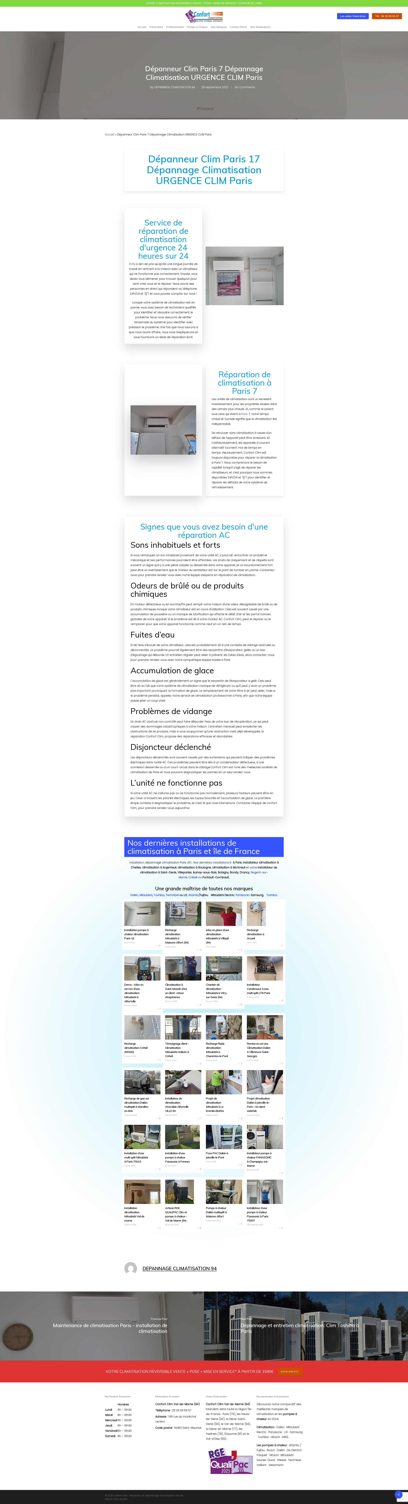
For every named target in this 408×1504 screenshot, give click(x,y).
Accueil (109, 134)
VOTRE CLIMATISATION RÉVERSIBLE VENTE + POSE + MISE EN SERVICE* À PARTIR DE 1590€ (204, 3)
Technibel (172, 895)
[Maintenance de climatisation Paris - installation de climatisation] (102, 1326)
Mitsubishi (145, 895)
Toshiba (159, 895)
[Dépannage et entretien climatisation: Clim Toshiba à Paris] (306, 1326)
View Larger (139, 908)
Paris (244, 414)
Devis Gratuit (290, 1371)
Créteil (193, 877)
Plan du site (120, 1499)
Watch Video (139, 962)
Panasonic (242, 895)
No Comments (245, 87)
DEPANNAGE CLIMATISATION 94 (174, 87)
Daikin (134, 895)
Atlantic (193, 895)
